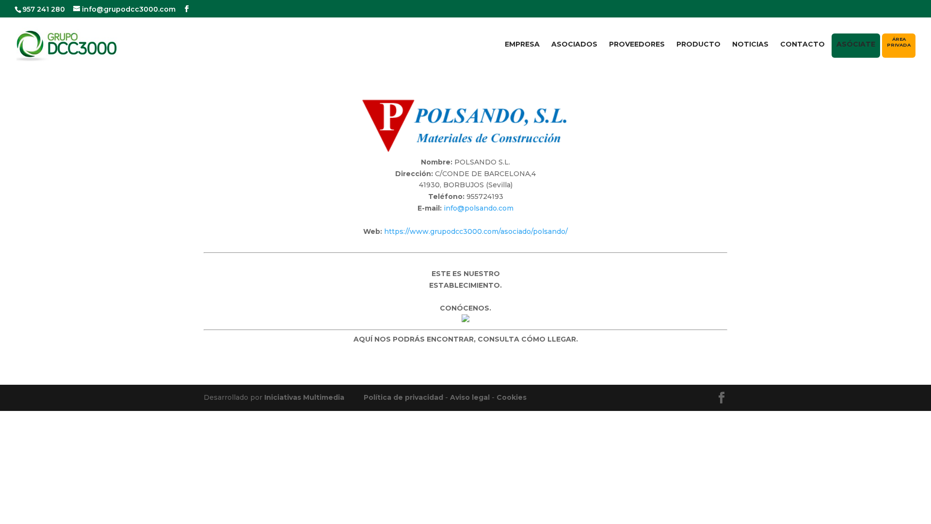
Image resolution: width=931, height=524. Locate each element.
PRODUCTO (698, 45)
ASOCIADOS (574, 45)
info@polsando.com (479, 208)
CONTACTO (802, 45)
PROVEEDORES (637, 45)
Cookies (512, 397)
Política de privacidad (403, 397)
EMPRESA (522, 45)
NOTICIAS (750, 45)
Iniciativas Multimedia (304, 397)
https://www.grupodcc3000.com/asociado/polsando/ (476, 231)
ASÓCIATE (855, 44)
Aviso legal (470, 397)
